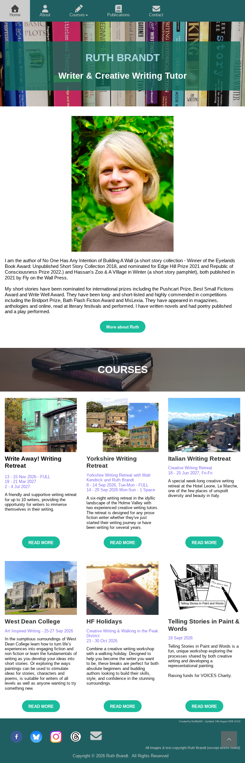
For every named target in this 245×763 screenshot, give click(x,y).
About (45, 14)
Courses (77, 14)
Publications (118, 14)
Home (15, 14)
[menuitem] (15, 11)
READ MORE (41, 542)
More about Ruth (122, 327)
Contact (156, 14)
